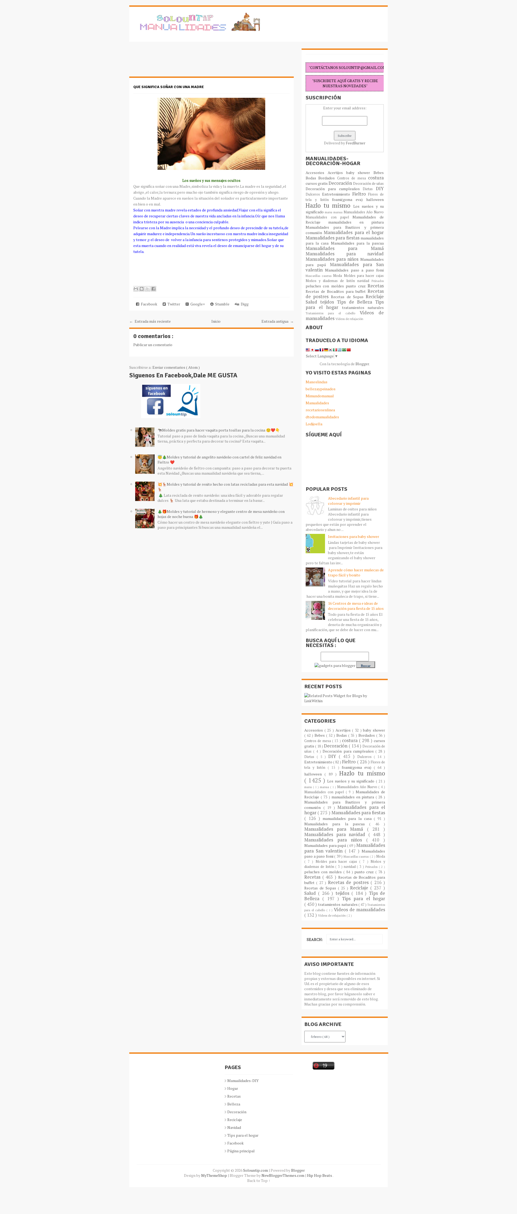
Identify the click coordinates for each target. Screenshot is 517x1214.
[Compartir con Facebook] (153, 288)
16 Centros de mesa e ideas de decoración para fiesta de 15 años (356, 606)
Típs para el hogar (242, 1135)
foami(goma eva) (349, 199)
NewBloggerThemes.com (283, 1175)
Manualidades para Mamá (345, 248)
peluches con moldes (326, 285)
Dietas (369, 189)
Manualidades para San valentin (345, 267)
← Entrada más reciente (150, 321)
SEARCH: (315, 939)
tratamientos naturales (363, 307)
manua (338, 212)
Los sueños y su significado (351, 781)
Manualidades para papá (325, 845)
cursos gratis (317, 183)
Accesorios (317, 172)
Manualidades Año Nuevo (364, 212)
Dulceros (314, 194)
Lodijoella (314, 423)
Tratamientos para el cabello (333, 313)
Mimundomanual (320, 395)
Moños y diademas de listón (331, 281)
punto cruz (357, 285)
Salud (313, 302)
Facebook (148, 304)
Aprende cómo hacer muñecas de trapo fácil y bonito (356, 572)
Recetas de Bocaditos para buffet (337, 291)
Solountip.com (256, 1170)
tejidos (328, 302)
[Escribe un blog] (141, 288)
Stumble (221, 304)
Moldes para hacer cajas (364, 275)
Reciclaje (375, 297)
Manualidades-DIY (243, 1080)
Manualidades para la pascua (357, 243)
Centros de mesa (352, 178)
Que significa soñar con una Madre (168, 87)
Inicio (216, 321)
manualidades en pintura (356, 222)
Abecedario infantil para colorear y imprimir (348, 501)
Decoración (341, 183)
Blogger (362, 363)
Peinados (378, 281)
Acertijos (337, 172)
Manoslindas (316, 381)
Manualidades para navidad (345, 254)
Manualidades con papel (329, 217)
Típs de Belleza (356, 302)
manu (329, 212)
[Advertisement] (172, 61)
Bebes (378, 172)
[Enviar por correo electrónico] (135, 288)
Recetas (376, 286)
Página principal (241, 1150)
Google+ (197, 304)
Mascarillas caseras (319, 276)
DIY (380, 189)
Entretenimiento (337, 194)
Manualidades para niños (333, 259)
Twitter (173, 304)
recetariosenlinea (320, 409)
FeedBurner (355, 142)
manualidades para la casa (348, 818)
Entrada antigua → (277, 321)
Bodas (312, 177)
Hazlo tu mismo (329, 205)
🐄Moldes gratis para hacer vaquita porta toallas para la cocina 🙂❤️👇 (219, 430)
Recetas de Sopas (348, 296)
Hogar (232, 1088)
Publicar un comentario (152, 344)
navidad (364, 281)
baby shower (360, 172)
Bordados (327, 177)
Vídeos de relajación (349, 319)
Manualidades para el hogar (354, 232)
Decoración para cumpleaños (334, 188)
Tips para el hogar (363, 899)
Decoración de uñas (368, 183)
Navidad (234, 1127)
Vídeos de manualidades (359, 910)
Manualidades (317, 402)
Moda (338, 275)
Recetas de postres (349, 882)
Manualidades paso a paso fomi (354, 270)
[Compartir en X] (147, 288)
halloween (375, 199)
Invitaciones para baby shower (353, 536)
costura (376, 178)
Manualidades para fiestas (333, 238)
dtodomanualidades (322, 416)
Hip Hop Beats (320, 1175)
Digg (244, 304)
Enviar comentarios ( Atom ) (176, 367)
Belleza (233, 1104)
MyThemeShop (214, 1175)
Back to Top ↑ (258, 1180)
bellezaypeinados (321, 388)
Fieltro (360, 194)
